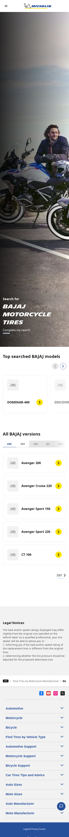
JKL (48, 444)
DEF (23, 444)
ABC (9, 444)
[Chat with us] (61, 806)
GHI (35, 444)
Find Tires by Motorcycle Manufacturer (36, 681)
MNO (61, 444)
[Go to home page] (38, 6)
